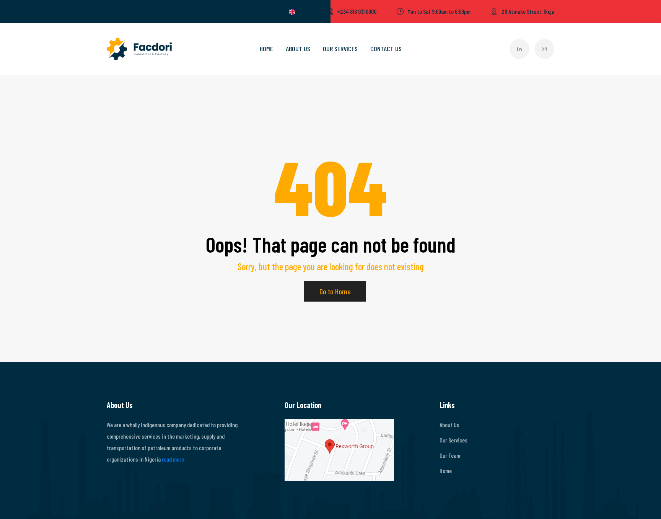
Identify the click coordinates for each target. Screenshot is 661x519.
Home (266, 48)
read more (173, 459)
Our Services (340, 48)
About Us (298, 48)
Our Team (450, 455)
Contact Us (386, 48)
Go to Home (335, 291)
